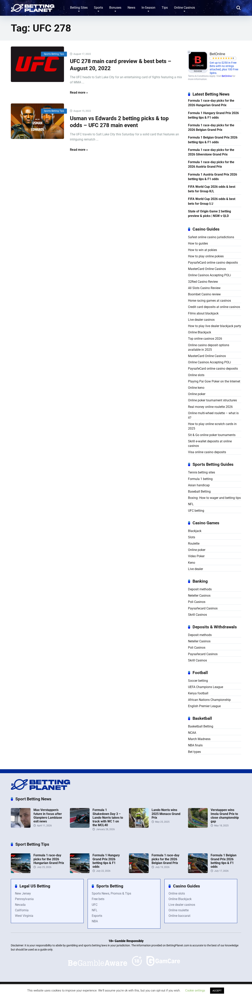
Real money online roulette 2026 (210, 407)
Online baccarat (179, 916)
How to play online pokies (206, 256)
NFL (191, 504)
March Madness (199, 739)
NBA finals (195, 745)
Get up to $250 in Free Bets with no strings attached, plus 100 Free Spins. (224, 68)
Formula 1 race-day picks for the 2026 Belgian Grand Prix (211, 127)
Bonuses (115, 7)
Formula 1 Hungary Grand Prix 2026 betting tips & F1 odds (213, 115)
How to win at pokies (202, 250)
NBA (95, 921)
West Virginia (24, 916)
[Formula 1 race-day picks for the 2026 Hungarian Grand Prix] (21, 872)
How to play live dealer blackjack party (214, 326)
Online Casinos (184, 7)
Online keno (196, 388)
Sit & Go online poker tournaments (211, 435)
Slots (191, 537)
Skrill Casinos (197, 615)
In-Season (148, 7)
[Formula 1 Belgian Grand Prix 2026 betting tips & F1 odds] (198, 872)
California (22, 910)
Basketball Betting (200, 726)
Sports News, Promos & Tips (111, 893)
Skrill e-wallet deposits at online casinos (210, 443)
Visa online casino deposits (207, 452)
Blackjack (194, 531)
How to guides (198, 243)
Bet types (194, 752)
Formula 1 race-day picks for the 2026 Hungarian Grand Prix (211, 103)
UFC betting (196, 510)
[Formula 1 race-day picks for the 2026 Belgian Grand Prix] (139, 872)
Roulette (193, 543)
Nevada (20, 905)
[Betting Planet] (32, 6)
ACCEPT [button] (217, 990)
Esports (97, 916)
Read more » (79, 92)
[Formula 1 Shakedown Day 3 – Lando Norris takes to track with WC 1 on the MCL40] (80, 827)
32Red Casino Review (203, 282)
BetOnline (227, 76)
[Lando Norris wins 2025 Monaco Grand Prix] (139, 827)
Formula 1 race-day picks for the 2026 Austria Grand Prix (211, 164)
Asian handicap (199, 485)
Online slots (196, 375)
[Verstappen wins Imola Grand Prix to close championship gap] (198, 827)
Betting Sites (79, 7)
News (131, 7)
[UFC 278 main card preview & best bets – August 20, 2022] (37, 64)
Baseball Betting (199, 491)
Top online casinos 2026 (205, 338)
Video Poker (196, 556)
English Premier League (204, 706)
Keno (191, 563)
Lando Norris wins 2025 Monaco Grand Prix (166, 813)
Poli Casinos (196, 602)
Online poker (196, 394)
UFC (94, 905)
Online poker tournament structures (212, 400)
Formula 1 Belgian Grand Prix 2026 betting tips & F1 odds (212, 140)
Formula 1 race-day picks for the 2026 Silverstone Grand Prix (211, 152)
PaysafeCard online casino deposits (213, 262)
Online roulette (179, 910)
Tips (165, 7)
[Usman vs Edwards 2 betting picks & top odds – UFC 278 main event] (37, 121)
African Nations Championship (209, 700)
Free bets (98, 899)
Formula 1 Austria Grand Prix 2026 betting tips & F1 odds (212, 177)
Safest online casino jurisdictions (211, 237)
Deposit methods (200, 589)
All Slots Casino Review (204, 288)
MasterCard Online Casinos (207, 269)
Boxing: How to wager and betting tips (214, 498)
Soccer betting (198, 681)
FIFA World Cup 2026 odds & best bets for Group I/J (211, 201)
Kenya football (198, 693)
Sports (98, 7)
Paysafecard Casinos (203, 608)
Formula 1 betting (200, 479)
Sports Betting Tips (54, 54)
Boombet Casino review (204, 294)
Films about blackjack (203, 313)
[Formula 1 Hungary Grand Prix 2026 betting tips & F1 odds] (80, 872)
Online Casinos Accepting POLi (209, 275)
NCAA (192, 733)
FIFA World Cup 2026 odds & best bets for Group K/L (211, 189)
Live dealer (195, 569)
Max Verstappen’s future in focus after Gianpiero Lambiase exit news (47, 815)
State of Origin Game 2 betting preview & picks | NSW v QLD (209, 213)
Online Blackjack (199, 332)
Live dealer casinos (201, 320)
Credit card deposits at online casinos (214, 307)
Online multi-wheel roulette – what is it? (213, 415)
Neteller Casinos (199, 595)
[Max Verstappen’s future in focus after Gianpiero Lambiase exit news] (21, 827)
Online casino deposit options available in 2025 (208, 347)
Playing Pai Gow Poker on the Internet (214, 381)
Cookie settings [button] (195, 990)
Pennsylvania (24, 899)
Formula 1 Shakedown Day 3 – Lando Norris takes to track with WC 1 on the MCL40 (108, 817)
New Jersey (23, 893)
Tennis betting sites (201, 472)
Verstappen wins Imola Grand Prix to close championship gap (225, 815)
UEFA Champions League (205, 687)
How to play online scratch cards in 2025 (212, 426)
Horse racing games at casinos (209, 300)
